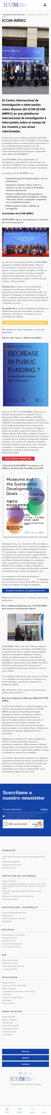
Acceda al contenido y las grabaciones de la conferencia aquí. (25, 591)
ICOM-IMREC (7, 922)
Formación (8, 850)
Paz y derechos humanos (11, 947)
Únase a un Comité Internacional (14, 985)
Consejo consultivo (9, 1032)
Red (4, 955)
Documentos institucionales (12, 944)
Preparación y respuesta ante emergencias (18, 896)
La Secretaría (7, 1035)
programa (28, 329)
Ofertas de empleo (9, 988)
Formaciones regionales (11, 862)
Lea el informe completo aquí (18, 459)
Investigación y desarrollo (20, 907)
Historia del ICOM (8, 1017)
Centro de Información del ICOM (14, 913)
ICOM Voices (7, 994)
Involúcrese (10, 977)
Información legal (17, 1084)
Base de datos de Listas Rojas (13, 935)
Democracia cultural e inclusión (13, 919)
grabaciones (7, 332)
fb (26, 1072)
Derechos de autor (9, 881)
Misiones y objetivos (9, 1020)
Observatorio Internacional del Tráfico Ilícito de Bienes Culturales (22, 892)
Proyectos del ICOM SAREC (12, 997)
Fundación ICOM (8, 1003)
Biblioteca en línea (9, 941)
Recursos (8, 930)
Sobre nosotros (12, 1011)
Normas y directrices (9, 938)
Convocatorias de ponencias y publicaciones (18, 991)
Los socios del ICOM (9, 969)
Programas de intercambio (12, 865)
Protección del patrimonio (19, 876)
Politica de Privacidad (33, 1084)
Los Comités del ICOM (10, 1026)
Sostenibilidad (7, 916)
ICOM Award (6, 1000)
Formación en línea (9, 868)
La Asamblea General (10, 1029)
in (21, 1072)
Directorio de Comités (10, 960)
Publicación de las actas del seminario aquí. (25, 323)
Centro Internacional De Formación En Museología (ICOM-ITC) (23, 858)
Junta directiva (7, 1023)
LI (31, 1072)
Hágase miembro (8, 983)
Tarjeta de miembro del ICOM (13, 966)
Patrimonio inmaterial (10, 899)
